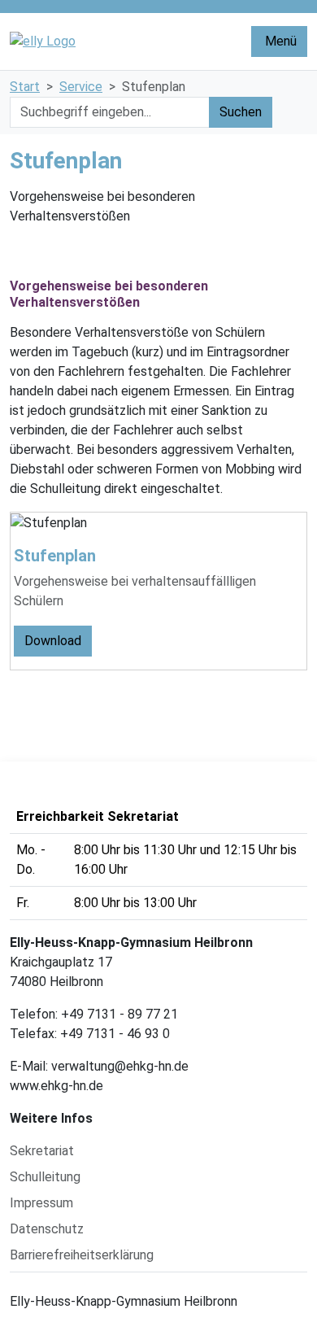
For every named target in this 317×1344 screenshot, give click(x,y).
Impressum (41, 1203)
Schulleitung (45, 1177)
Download (52, 640)
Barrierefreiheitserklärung (82, 1255)
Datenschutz (47, 1229)
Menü (279, 41)
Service (80, 86)
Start (25, 86)
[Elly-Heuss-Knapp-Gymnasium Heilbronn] (119, 42)
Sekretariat (42, 1151)
